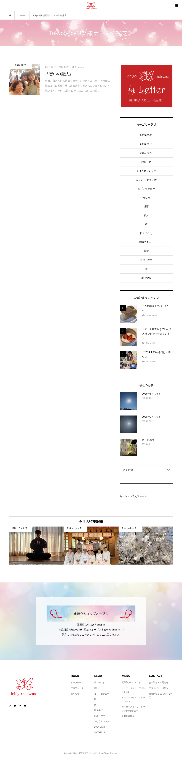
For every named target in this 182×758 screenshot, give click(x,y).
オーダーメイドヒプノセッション (133, 690)
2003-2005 (146, 135)
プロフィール (77, 688)
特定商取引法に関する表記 (160, 695)
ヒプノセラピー (146, 188)
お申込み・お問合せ (158, 682)
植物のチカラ (146, 242)
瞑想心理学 (146, 259)
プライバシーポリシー (159, 688)
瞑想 (146, 251)
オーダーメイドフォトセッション (133, 699)
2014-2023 (146, 153)
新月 (146, 215)
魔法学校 (146, 277)
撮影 (146, 206)
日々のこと (146, 233)
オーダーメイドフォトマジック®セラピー (133, 709)
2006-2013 (146, 144)
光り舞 (146, 197)
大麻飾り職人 (128, 716)
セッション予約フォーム (133, 496)
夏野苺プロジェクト (131, 682)
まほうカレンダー (146, 170)
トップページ (77, 682)
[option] (36, 546)
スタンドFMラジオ (146, 179)
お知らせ (146, 161)
